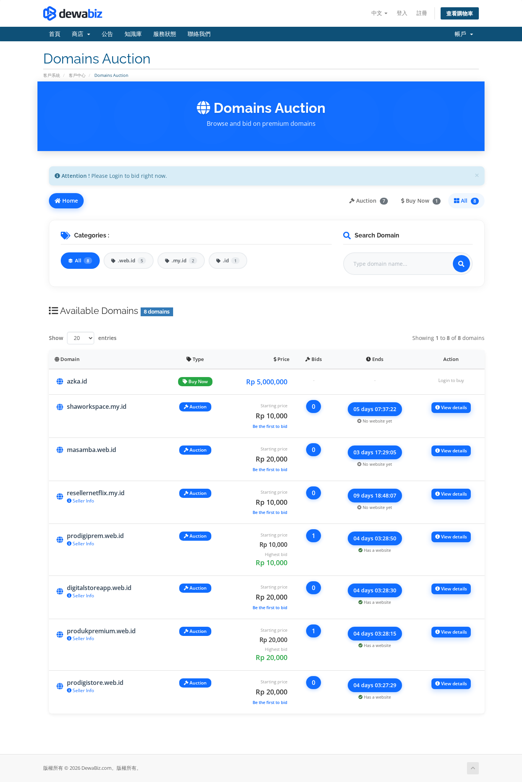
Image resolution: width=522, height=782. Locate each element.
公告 (107, 34)
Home (69, 200)
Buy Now (421, 200)
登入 (402, 12)
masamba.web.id (91, 449)
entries (107, 337)
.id (230, 260)
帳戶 (462, 34)
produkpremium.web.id (101, 631)
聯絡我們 (199, 34)
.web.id (130, 260)
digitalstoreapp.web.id (99, 588)
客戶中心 (77, 75)
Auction (370, 200)
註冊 (422, 12)
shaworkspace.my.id (96, 406)
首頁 (54, 34)
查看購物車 (459, 13)
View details (453, 407)
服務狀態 (164, 34)
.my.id (183, 260)
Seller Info (82, 500)
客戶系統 (51, 75)
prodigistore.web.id (95, 682)
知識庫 (133, 34)
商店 (79, 34)
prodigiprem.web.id (95, 536)
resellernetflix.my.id (96, 493)
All (467, 200)
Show (56, 337)
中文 (377, 12)
